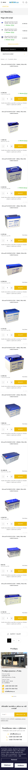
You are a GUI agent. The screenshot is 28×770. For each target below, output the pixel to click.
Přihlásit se (20, 714)
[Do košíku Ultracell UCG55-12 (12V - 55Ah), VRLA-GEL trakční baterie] (20, 193)
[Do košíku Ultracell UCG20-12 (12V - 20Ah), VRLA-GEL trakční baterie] (20, 146)
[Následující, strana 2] (14, 641)
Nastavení (14, 760)
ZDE (20, 756)
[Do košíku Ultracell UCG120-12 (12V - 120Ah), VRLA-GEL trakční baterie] (20, 618)
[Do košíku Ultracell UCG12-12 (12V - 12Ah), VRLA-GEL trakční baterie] (20, 571)
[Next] (27, 667)
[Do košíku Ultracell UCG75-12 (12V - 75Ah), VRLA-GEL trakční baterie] (20, 335)
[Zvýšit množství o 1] (11, 99)
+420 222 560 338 (11, 686)
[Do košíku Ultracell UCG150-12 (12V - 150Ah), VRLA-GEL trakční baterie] (20, 288)
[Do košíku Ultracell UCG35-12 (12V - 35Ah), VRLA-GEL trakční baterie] (20, 241)
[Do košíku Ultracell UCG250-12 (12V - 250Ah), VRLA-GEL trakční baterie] (20, 477)
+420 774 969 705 (11, 689)
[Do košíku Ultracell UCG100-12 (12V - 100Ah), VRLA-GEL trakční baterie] (20, 99)
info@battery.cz (10, 691)
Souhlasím (21, 765)
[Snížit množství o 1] (3, 99)
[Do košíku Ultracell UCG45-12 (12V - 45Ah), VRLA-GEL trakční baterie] (20, 382)
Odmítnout (7, 765)
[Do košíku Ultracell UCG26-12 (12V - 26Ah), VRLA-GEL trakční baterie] (20, 429)
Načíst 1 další (15, 634)
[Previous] (1, 667)
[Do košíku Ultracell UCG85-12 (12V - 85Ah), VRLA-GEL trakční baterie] (20, 524)
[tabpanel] (14, 673)
